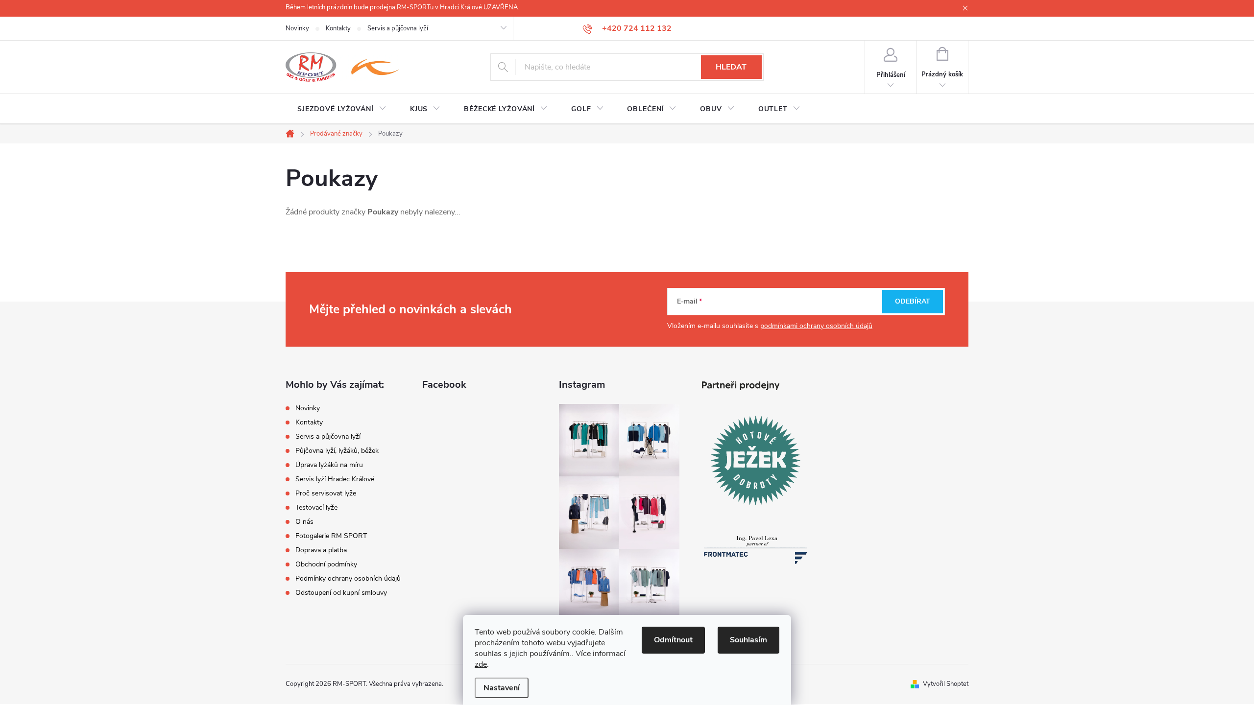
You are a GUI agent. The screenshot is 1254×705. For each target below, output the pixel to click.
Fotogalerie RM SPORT (331, 535)
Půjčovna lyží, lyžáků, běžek (337, 450)
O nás (304, 521)
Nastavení (501, 687)
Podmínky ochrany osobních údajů (348, 578)
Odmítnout (673, 639)
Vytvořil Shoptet (945, 684)
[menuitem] (342, 109)
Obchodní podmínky (326, 564)
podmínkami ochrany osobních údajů (816, 325)
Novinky (297, 28)
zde (481, 664)
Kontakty (338, 28)
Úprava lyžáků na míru (329, 465)
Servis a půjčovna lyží (397, 28)
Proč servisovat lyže (325, 493)
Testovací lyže (316, 507)
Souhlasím (748, 639)
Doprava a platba (321, 550)
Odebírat (912, 301)
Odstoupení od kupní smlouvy (341, 592)
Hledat (731, 67)
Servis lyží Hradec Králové (334, 479)
